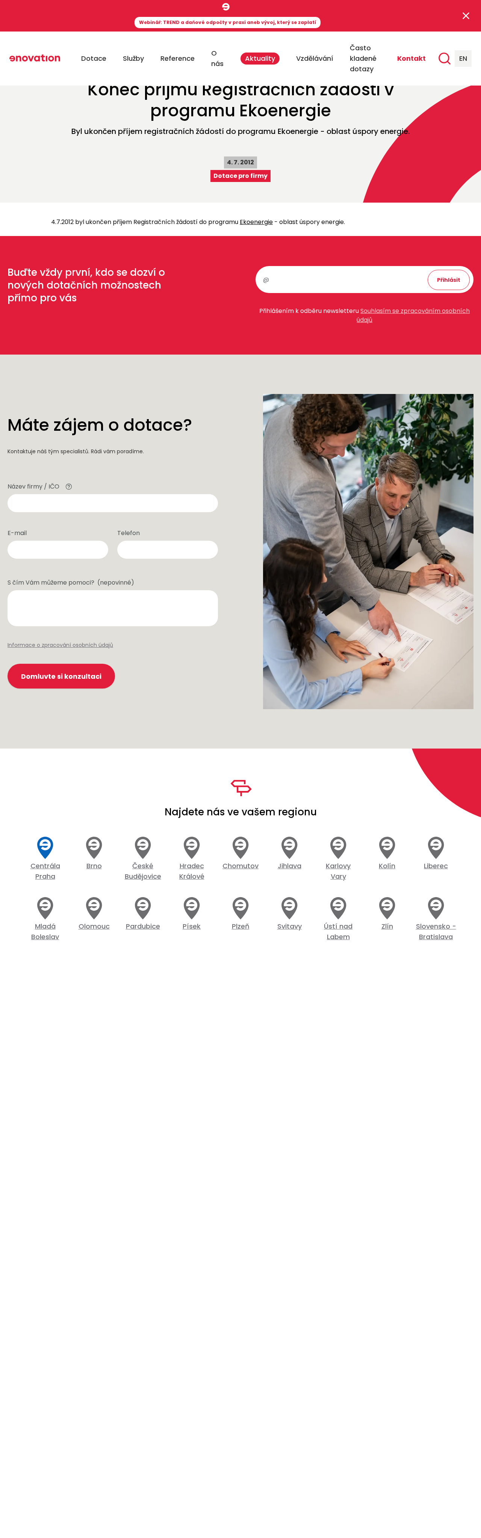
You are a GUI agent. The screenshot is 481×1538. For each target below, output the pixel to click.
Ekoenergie (256, 222)
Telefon (128, 533)
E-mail (17, 533)
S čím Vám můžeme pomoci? (71, 582)
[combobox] (112, 503)
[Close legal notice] (466, 15)
